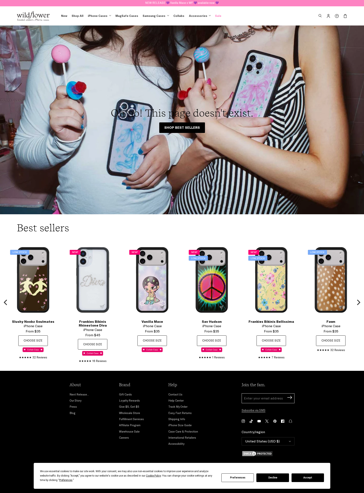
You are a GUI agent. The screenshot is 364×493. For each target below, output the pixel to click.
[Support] (337, 16)
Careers (124, 437)
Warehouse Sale (129, 431)
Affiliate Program (130, 425)
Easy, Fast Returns (180, 413)
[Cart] (345, 16)
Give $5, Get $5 (129, 406)
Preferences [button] (65, 480)
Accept (307, 477)
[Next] (358, 302)
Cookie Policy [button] (153, 475)
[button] (320, 16)
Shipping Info (176, 419)
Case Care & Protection (183, 431)
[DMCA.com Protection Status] (268, 453)
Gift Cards (125, 394)
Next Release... (79, 394)
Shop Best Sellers (182, 127)
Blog (72, 413)
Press (73, 406)
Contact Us (175, 394)
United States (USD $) (262, 441)
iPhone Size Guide (180, 425)
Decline (272, 477)
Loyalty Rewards (129, 400)
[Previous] (6, 302)
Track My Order (177, 406)
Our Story (75, 400)
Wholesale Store (129, 413)
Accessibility (176, 443)
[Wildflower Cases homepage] (33, 16)
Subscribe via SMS (253, 410)
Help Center (176, 400)
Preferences (237, 477)
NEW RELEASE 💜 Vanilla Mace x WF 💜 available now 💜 (182, 3)
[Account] (328, 16)
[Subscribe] (289, 398)
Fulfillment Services (131, 419)
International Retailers (182, 437)
